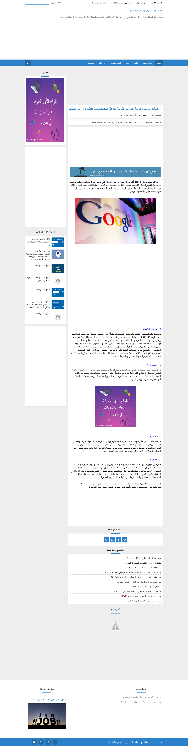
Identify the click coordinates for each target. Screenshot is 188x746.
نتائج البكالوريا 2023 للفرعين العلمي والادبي (38, 278)
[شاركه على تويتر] (124, 539)
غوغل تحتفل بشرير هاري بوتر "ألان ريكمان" (144, 558)
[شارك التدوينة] (112, 539)
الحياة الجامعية (116, 63)
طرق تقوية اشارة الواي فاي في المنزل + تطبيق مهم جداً (139, 581)
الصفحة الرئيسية (156, 3)
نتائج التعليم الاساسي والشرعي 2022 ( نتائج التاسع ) (38, 241)
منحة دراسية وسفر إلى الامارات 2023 (146, 586)
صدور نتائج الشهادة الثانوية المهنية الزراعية (144, 600)
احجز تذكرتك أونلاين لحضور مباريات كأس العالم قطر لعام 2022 (136, 577)
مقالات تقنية (147, 63)
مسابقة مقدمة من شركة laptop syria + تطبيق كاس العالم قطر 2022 (133, 572)
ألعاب (127, 63)
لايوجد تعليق (143, 115)
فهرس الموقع (141, 3)
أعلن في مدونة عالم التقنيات (121, 3)
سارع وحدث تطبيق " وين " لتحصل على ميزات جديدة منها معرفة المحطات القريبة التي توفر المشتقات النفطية (38, 255)
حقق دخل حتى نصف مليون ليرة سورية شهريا (43, 699)
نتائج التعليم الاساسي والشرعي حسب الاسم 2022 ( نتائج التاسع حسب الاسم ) (38, 304)
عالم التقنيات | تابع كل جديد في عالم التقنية (146, 10)
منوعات (91, 63)
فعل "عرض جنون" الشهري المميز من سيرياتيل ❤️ (141, 596)
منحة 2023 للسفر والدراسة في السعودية (145, 567)
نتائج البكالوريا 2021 (42, 265)
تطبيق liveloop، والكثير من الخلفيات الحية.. (143, 562)
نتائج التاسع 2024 (42, 313)
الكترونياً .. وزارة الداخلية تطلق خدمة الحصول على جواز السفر (137, 591)
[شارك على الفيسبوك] (118, 539)
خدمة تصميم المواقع (98, 3)
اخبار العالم (102, 63)
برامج (136, 63)
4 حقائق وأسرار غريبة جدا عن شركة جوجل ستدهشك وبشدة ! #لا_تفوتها (115, 108)
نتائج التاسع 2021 (42, 289)
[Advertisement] (71, 39)
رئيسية (159, 63)
